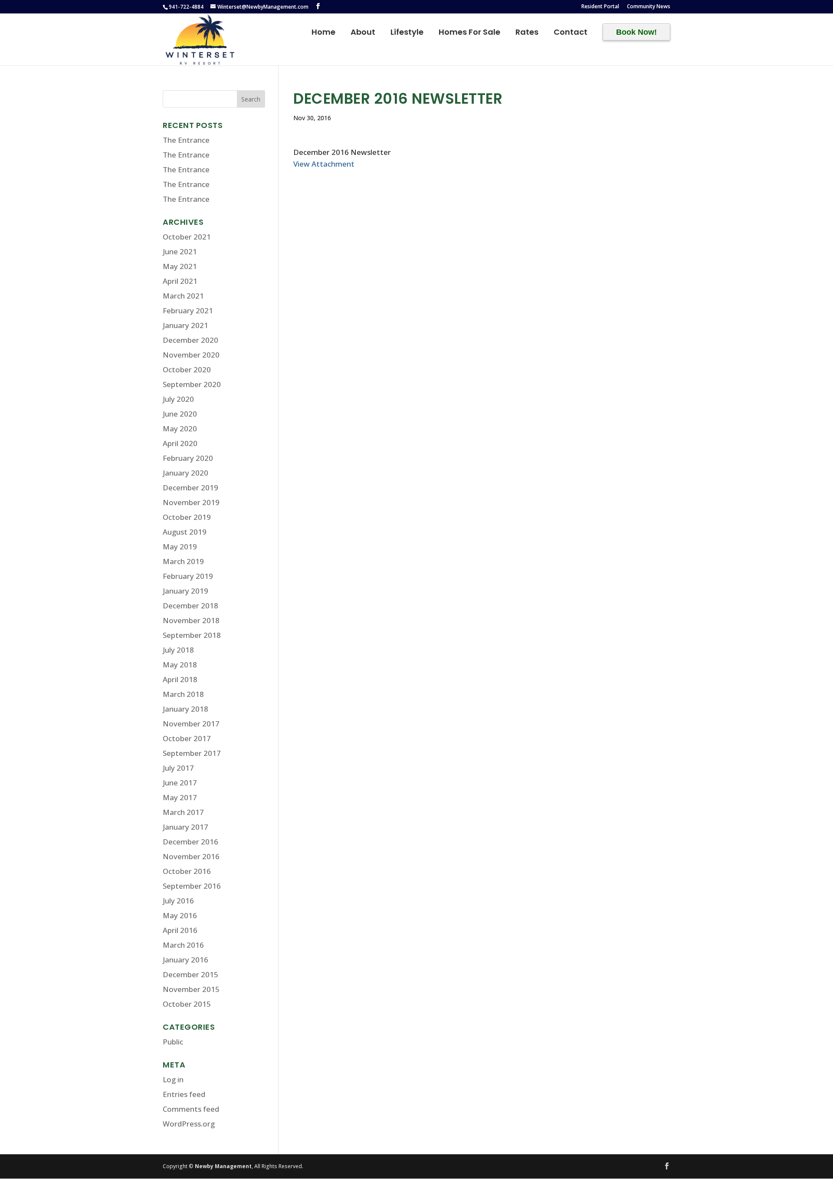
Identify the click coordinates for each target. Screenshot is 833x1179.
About (363, 33)
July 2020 (178, 399)
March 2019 (183, 561)
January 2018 (185, 709)
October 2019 (187, 517)
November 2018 (191, 620)
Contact (570, 33)
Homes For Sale (469, 33)
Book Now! (636, 32)
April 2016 (180, 930)
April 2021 (180, 281)
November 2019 (191, 502)
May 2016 (180, 915)
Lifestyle (406, 33)
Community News (648, 7)
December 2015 (190, 974)
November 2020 (191, 355)
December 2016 (190, 842)
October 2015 (187, 1004)
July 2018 (178, 650)
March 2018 (183, 694)
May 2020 (180, 429)
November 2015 (191, 989)
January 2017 (185, 827)
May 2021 (180, 266)
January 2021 (185, 325)
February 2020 (188, 458)
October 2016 (187, 871)
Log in (173, 1079)
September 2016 (192, 886)
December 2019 (190, 488)
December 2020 (190, 340)
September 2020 (192, 384)
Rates (526, 33)
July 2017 (178, 768)
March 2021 (183, 296)
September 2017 (192, 753)
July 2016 (178, 901)
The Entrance (186, 140)
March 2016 (183, 945)
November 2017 (191, 724)
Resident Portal (600, 7)
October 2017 (187, 738)
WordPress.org (189, 1124)
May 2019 (180, 547)
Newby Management (223, 1166)
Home (323, 33)
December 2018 (190, 606)
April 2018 (180, 679)
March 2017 (183, 812)
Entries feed (184, 1094)
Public (173, 1042)
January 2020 (185, 473)
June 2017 (180, 783)
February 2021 (188, 310)
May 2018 (180, 665)
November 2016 (191, 856)
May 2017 (180, 797)
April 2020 (180, 443)
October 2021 (187, 237)
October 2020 (187, 369)
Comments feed (191, 1109)
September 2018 (192, 635)
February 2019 (188, 576)
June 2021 (180, 251)
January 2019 (185, 591)
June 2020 (180, 414)
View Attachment (323, 164)
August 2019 (185, 532)
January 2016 (185, 960)
